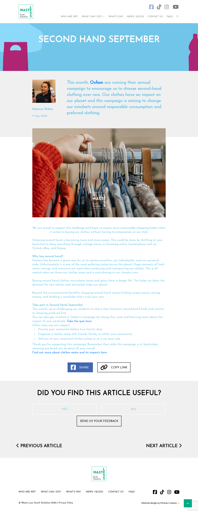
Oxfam (96, 82)
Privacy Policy (66, 503)
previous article (40, 446)
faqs (170, 16)
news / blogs (135, 16)
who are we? (69, 16)
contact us (155, 16)
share (84, 367)
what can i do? (92, 16)
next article (162, 446)
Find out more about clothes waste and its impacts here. (69, 352)
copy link (118, 367)
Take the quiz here (79, 321)
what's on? (116, 16)
